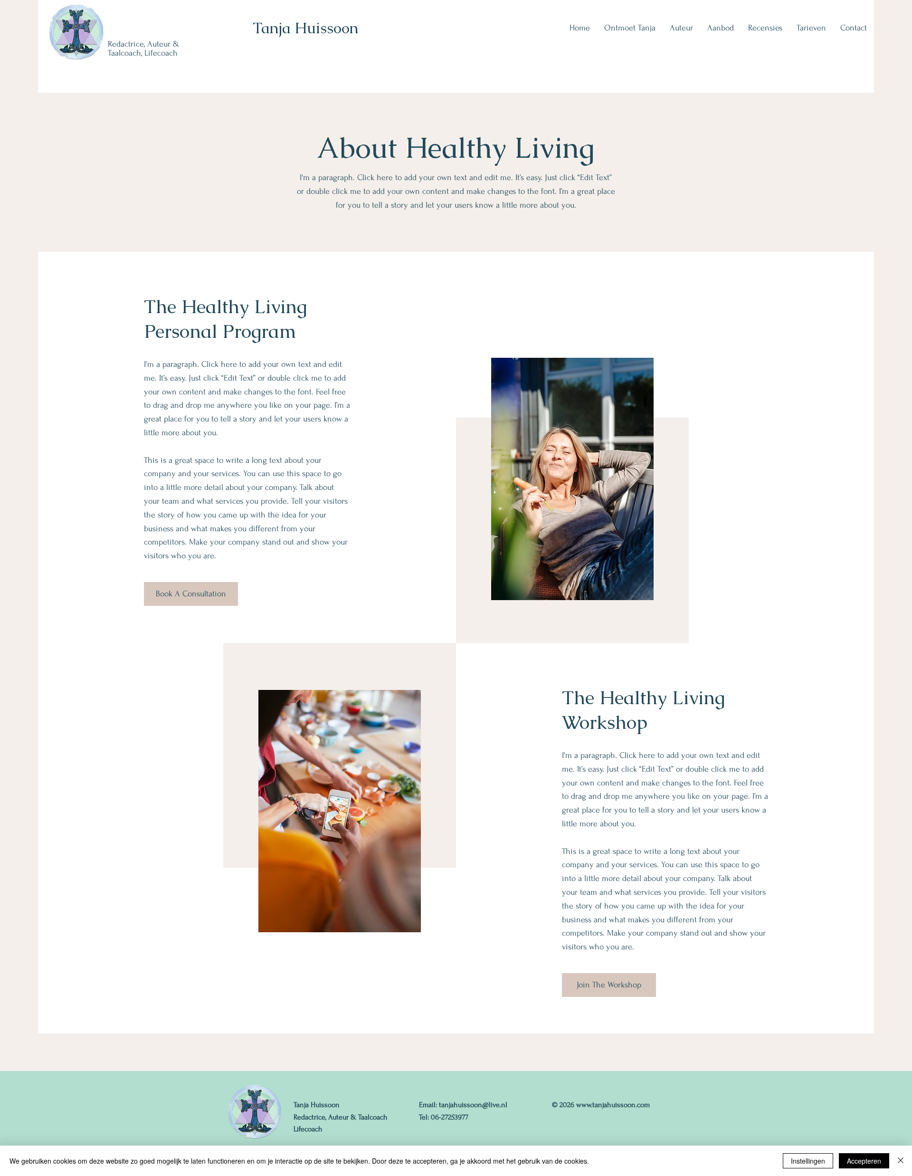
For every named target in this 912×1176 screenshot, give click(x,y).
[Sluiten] (900, 1160)
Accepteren (864, 1161)
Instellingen (808, 1161)
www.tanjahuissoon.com (613, 1104)
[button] (681, 28)
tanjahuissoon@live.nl (473, 1104)
